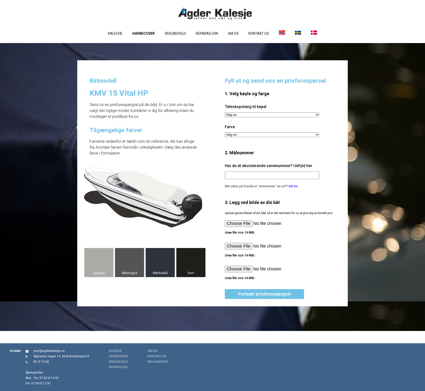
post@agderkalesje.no (49, 351)
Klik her (293, 186)
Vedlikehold (175, 33)
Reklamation (158, 361)
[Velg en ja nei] (272, 114)
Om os (233, 33)
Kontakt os (258, 33)
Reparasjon (207, 33)
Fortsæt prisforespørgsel (264, 294)
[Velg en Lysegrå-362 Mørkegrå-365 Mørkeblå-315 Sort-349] (272, 134)
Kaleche (115, 33)
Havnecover (143, 33)
